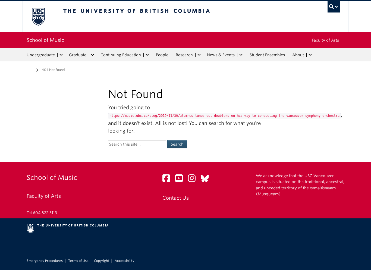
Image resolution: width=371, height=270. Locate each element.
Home (30, 69)
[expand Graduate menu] (92, 55)
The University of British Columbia (38, 16)
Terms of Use (78, 261)
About (298, 55)
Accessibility (124, 261)
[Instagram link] (194, 180)
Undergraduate (41, 55)
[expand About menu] (310, 55)
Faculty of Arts (325, 40)
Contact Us (175, 198)
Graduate (77, 55)
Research (184, 55)
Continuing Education (120, 55)
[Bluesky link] (207, 180)
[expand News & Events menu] (241, 55)
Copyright (101, 261)
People (162, 55)
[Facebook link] (168, 180)
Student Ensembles (267, 55)
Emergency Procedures (45, 261)
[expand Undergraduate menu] (61, 55)
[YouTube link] (181, 180)
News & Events (221, 55)
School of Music (45, 40)
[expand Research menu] (199, 55)
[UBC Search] (334, 6)
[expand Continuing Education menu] (147, 55)
